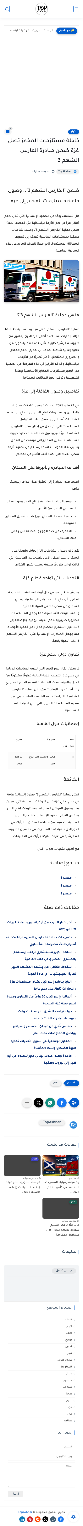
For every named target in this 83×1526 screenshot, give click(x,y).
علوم (69, 1400)
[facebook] (61, 1519)
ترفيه (69, 1353)
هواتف (68, 1420)
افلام (69, 1333)
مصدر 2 (66, 886)
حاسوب (67, 1380)
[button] (62, 1102)
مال (69, 1414)
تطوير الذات (64, 1360)
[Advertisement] (41, 85)
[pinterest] (30, 1519)
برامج (68, 1340)
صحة (69, 1394)
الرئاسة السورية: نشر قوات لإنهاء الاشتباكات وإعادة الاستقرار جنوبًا (29, 30)
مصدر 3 (66, 894)
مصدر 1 (66, 878)
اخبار (73, 131)
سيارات (67, 1387)
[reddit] (38, 1519)
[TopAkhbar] (41, 9)
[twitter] (45, 1519)
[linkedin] (22, 1519)
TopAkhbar (64, 171)
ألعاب (68, 1319)
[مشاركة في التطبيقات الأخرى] (27, 1102)
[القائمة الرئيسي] (76, 9)
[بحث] (7, 9)
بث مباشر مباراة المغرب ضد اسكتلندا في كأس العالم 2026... (61, 1187)
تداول (68, 1346)
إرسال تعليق (64, 1270)
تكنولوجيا (66, 1367)
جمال (69, 1373)
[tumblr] (53, 1519)
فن (70, 1407)
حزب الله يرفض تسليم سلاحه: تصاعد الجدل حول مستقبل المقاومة (62, 1230)
